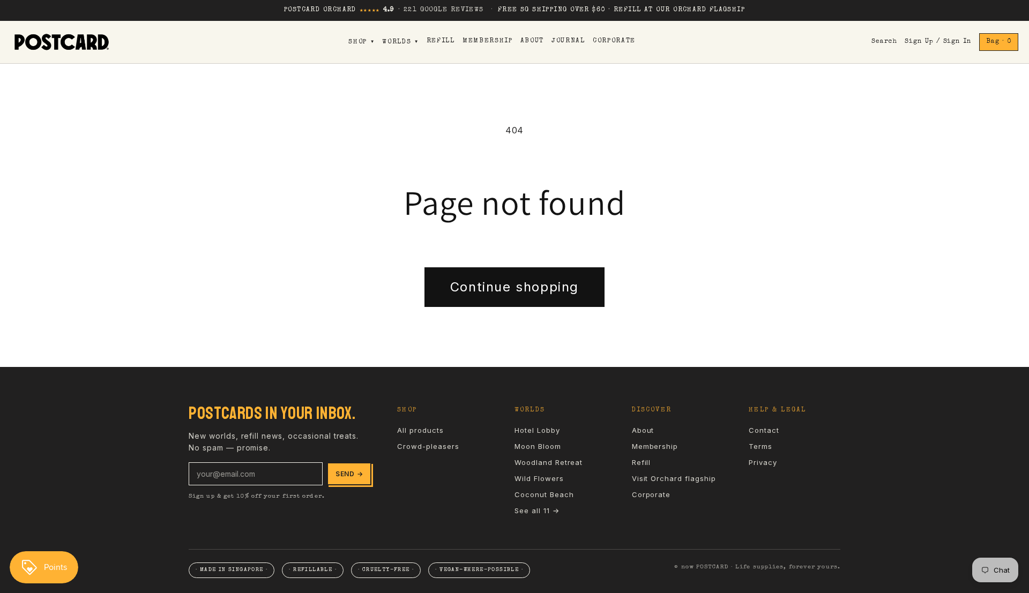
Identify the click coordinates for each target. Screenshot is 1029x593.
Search (884, 42)
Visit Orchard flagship (674, 478)
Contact (764, 430)
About (532, 41)
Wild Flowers (539, 478)
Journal (568, 41)
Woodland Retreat (548, 462)
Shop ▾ (361, 42)
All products (420, 430)
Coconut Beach (543, 494)
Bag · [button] (998, 42)
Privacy (763, 462)
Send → (349, 474)
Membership (488, 41)
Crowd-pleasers (428, 446)
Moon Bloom (537, 446)
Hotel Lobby (537, 430)
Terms (760, 446)
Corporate (614, 41)
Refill (441, 41)
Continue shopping (514, 287)
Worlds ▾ (400, 42)
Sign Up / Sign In (938, 42)
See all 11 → (537, 510)
